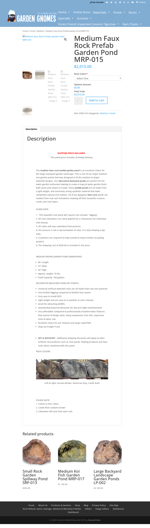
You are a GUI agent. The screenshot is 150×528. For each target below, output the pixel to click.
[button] (65, 39)
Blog (86, 505)
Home (62, 12)
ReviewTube (94, 520)
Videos (88, 508)
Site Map (114, 505)
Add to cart (96, 100)
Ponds (32, 31)
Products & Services (61, 505)
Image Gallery (102, 508)
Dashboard (118, 508)
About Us (42, 505)
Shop (77, 505)
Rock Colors (80, 73)
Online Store (81, 12)
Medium (40, 31)
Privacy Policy (99, 505)
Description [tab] (31, 129)
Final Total (79, 91)
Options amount (82, 84)
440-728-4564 (98, 2)
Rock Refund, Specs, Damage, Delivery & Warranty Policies (52, 508)
